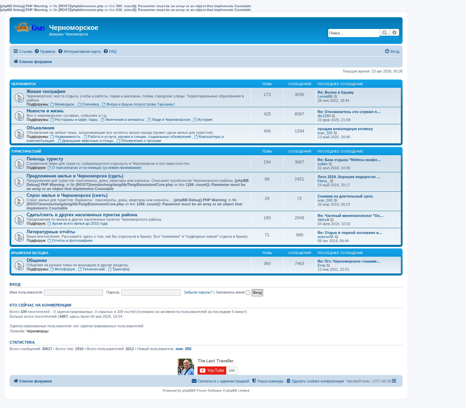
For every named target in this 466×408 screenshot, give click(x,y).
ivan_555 (325, 133)
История (205, 119)
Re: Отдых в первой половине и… (350, 233)
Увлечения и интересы (125, 119)
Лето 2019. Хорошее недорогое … (349, 177)
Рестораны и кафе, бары (77, 119)
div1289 (324, 116)
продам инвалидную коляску (345, 129)
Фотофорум (65, 269)
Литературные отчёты (51, 231)
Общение (37, 260)
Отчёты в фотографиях (72, 240)
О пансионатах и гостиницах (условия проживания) (97, 168)
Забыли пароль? (198, 292)
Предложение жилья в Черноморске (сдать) (75, 175)
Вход (15, 284)
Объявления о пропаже (141, 141)
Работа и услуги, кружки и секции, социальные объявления (140, 137)
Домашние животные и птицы (88, 141)
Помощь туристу (45, 158)
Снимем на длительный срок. (346, 196)
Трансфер (121, 269)
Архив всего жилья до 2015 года (79, 223)
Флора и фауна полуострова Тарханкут (140, 104)
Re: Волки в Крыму (336, 92)
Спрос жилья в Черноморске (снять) (67, 195)
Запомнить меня (231, 292)
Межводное (65, 104)
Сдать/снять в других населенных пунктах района (82, 214)
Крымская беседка (29, 253)
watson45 (326, 237)
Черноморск (23, 84)
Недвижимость (68, 137)
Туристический (26, 151)
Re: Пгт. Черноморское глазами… (349, 261)
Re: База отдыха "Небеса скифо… (349, 160)
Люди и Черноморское (171, 119)
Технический (94, 269)
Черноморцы (37, 331)
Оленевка (91, 104)
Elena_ (323, 181)
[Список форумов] (30, 26)
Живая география (46, 91)
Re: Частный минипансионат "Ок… (350, 216)
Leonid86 (325, 96)
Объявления (41, 127)
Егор (321, 265)
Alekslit (323, 220)
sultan (322, 164)
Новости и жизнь (45, 110)
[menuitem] (44, 51)
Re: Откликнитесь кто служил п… (349, 112)
